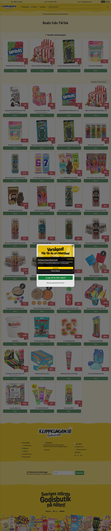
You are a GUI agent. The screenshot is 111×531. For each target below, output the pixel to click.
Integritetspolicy (70, 258)
